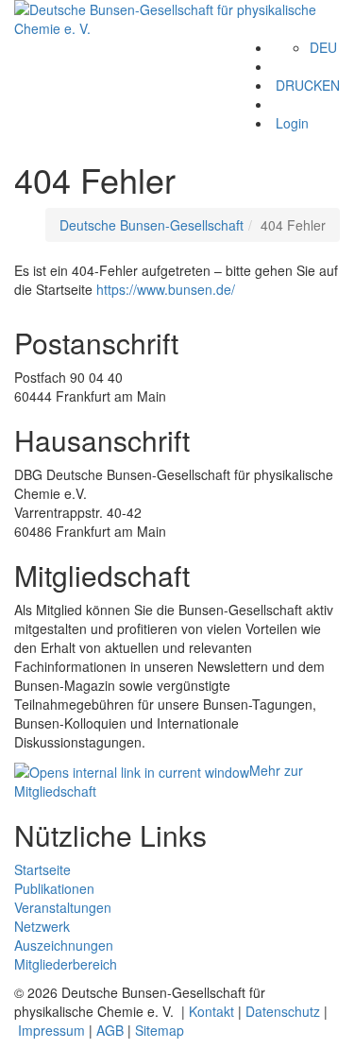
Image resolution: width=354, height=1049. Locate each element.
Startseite (42, 869)
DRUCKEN (308, 85)
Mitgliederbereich (65, 963)
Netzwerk (42, 926)
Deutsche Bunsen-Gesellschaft (151, 224)
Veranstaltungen (62, 907)
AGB (110, 1030)
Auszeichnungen (63, 945)
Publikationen (54, 888)
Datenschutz (282, 1011)
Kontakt (211, 1011)
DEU (323, 47)
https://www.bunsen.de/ (165, 289)
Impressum (51, 1030)
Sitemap (159, 1030)
